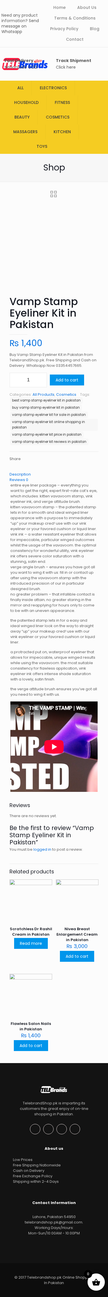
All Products (43, 394)
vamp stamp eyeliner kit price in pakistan (47, 434)
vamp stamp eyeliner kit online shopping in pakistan (48, 425)
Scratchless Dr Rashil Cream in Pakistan (31, 931)
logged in (42, 849)
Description (20, 474)
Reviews (19, 479)
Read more (31, 943)
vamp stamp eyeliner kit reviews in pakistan (49, 441)
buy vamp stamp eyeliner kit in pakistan (46, 407)
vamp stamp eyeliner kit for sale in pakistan (49, 414)
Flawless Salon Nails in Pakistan (31, 1026)
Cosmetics (66, 394)
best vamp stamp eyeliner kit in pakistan (46, 400)
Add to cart (67, 380)
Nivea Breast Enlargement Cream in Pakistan (77, 934)
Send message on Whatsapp (20, 26)
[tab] (54, 474)
